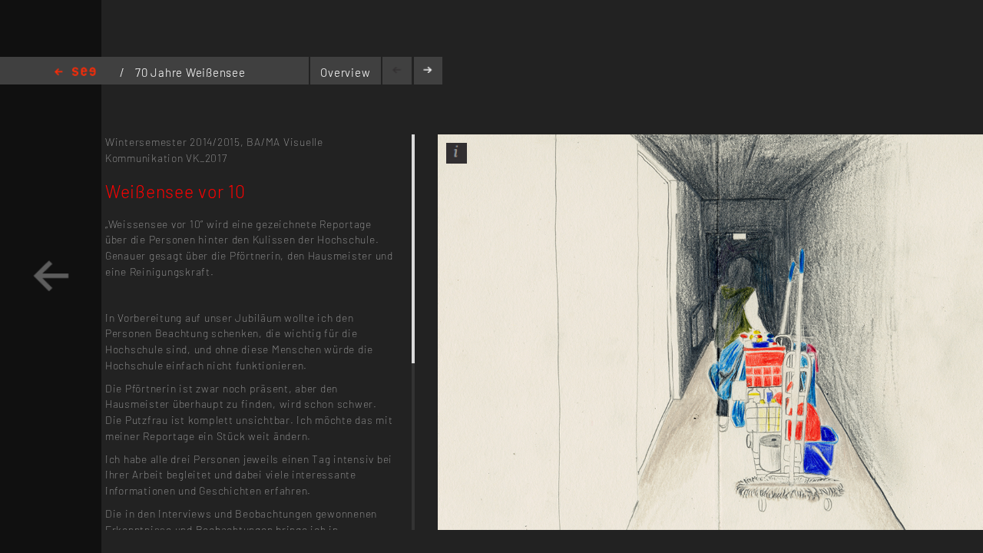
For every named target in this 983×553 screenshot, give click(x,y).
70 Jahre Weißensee (190, 72)
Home (75, 72)
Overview (345, 72)
